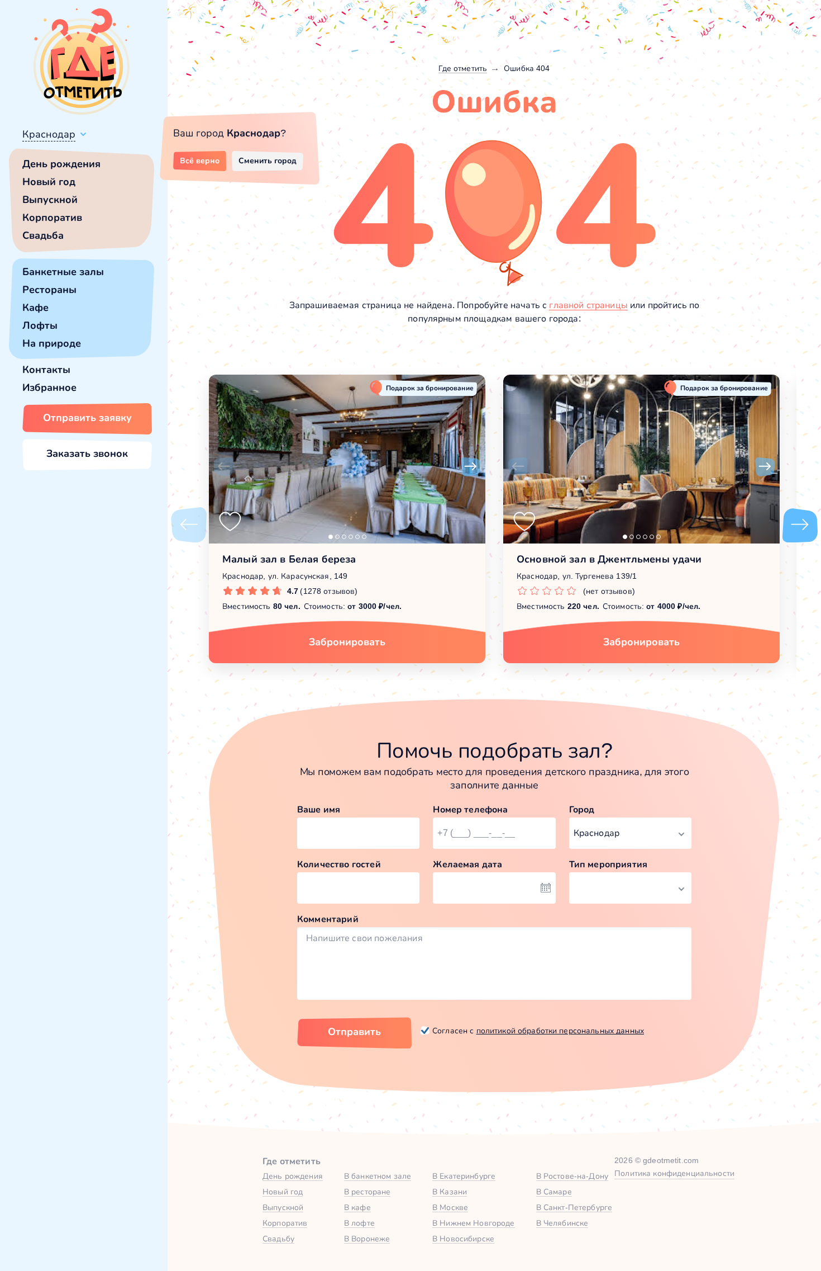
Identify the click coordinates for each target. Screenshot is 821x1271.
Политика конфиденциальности (674, 1173)
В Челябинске (562, 1222)
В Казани (449, 1191)
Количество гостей (339, 864)
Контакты (46, 369)
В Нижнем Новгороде (473, 1222)
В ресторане (367, 1191)
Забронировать (347, 642)
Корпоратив (52, 217)
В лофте (359, 1222)
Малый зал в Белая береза (289, 559)
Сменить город (267, 160)
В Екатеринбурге (463, 1175)
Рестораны (49, 289)
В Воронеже (367, 1238)
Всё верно (199, 160)
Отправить (354, 1031)
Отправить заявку (87, 417)
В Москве (450, 1207)
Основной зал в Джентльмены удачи (609, 559)
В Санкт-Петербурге (574, 1207)
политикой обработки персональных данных (560, 1030)
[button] (223, 467)
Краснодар (48, 134)
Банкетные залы (63, 271)
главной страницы (588, 305)
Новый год (48, 181)
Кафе (35, 307)
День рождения (61, 163)
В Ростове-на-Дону (572, 1175)
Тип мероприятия (608, 864)
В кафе (357, 1207)
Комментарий (328, 919)
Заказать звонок (87, 453)
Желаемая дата (467, 864)
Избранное (49, 387)
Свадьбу (278, 1238)
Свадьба (43, 235)
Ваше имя (318, 809)
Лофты (40, 325)
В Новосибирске (463, 1238)
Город (582, 809)
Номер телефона (470, 809)
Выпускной (50, 199)
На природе (51, 343)
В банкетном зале (377, 1175)
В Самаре (554, 1191)
